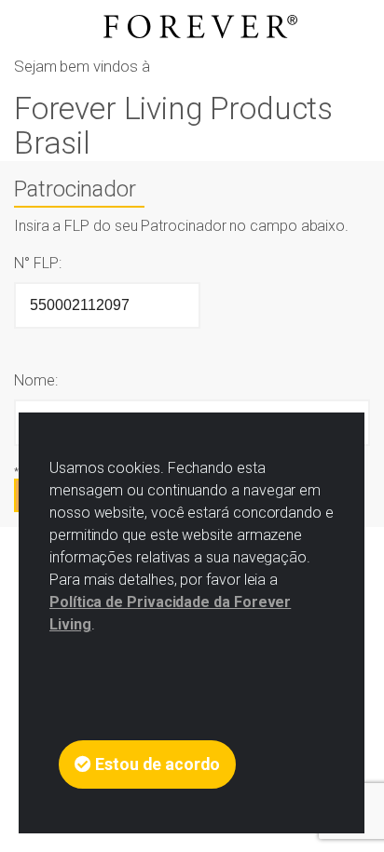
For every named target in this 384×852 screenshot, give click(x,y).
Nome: (36, 380)
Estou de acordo (155, 764)
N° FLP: (37, 263)
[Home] (192, 26)
